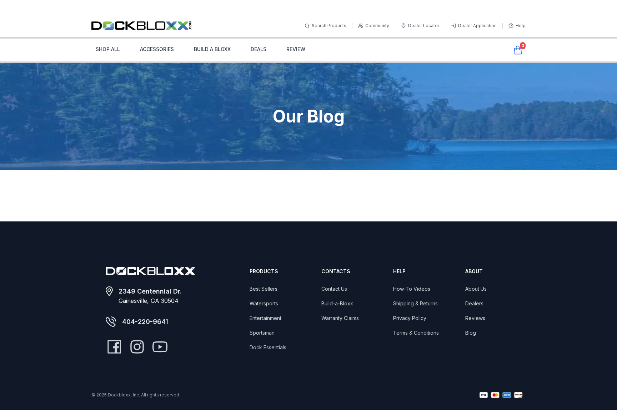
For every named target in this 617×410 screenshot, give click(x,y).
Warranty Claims (340, 318)
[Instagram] (137, 346)
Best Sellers (263, 289)
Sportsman (262, 333)
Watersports (264, 303)
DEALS (258, 49)
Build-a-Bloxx (337, 303)
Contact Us (334, 289)
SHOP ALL (108, 49)
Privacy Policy (409, 318)
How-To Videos (411, 289)
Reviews (475, 318)
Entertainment (265, 318)
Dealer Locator (423, 25)
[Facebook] (114, 346)
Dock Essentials (268, 347)
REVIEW (295, 49)
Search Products (329, 25)
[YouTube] (160, 346)
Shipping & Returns (415, 303)
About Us (476, 289)
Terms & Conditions (416, 333)
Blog (470, 333)
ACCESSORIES (157, 49)
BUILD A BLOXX (212, 49)
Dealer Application (477, 25)
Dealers (474, 303)
